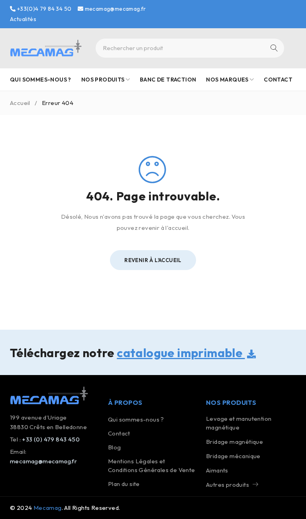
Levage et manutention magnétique (238, 423)
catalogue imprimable (181, 352)
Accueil (20, 103)
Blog (114, 447)
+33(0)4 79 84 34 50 (43, 8)
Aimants (217, 470)
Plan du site (124, 484)
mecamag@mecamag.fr (114, 8)
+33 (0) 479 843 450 (51, 439)
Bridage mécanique (233, 456)
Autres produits (227, 484)
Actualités (23, 19)
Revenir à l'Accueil (153, 260)
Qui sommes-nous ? (136, 419)
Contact (119, 433)
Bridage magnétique (234, 441)
